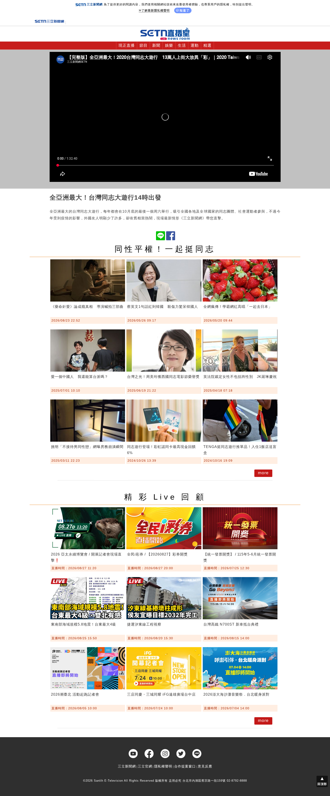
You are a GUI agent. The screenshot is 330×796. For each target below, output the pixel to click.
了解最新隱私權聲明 (155, 10)
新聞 (156, 45)
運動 (195, 45)
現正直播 (127, 45)
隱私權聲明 (163, 766)
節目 (143, 45)
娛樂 (169, 45)
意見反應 (205, 766)
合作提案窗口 (185, 766)
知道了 (185, 10)
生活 (182, 45)
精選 (207, 45)
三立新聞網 (127, 766)
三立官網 (145, 766)
